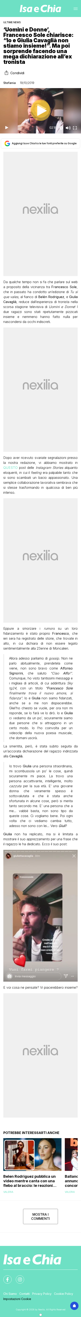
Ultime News (12, 22)
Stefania (9, 83)
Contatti (24, 1293)
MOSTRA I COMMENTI (40, 1216)
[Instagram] (17, 1277)
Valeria (8, 1191)
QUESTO (11, 468)
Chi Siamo (10, 1293)
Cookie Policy (63, 1293)
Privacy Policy (42, 1293)
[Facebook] (5, 1277)
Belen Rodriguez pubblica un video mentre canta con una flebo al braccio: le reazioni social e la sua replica (29, 1181)
